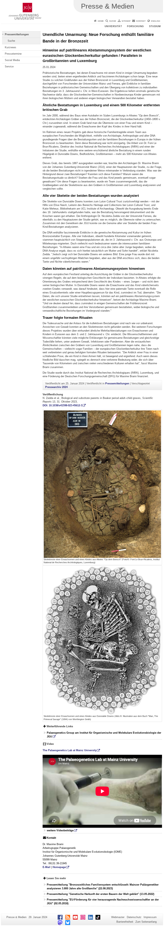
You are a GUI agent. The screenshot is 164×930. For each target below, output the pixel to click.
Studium (155, 26)
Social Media (12, 60)
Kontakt (141, 21)
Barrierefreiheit (124, 921)
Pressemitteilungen (17, 34)
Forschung (135, 26)
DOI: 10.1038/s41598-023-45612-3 (62, 405)
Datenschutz (134, 917)
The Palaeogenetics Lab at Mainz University (70, 750)
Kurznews (10, 47)
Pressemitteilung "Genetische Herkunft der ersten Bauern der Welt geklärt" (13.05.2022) (100, 894)
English (155, 21)
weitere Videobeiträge (60, 830)
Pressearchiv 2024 (56, 387)
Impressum (150, 917)
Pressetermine (13, 53)
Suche (112, 21)
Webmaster (117, 917)
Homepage (59, 867)
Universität (113, 26)
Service (9, 66)
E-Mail (46, 867)
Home (101, 21)
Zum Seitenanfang (146, 921)
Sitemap (126, 21)
